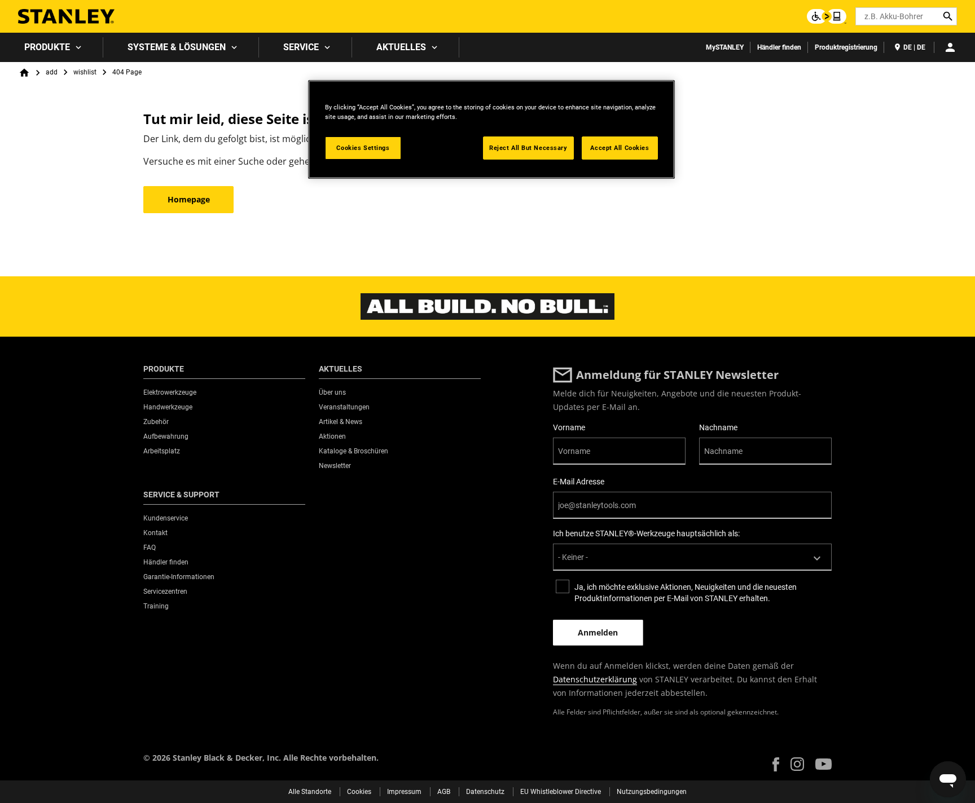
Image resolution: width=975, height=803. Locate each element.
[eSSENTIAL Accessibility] (826, 16)
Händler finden (779, 47)
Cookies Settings (362, 148)
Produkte (47, 47)
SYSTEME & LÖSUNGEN (177, 47)
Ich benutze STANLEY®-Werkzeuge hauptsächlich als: (646, 533)
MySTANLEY (725, 47)
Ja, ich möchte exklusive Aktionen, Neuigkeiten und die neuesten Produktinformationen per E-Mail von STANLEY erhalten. (685, 593)
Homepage (189, 199)
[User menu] (950, 47)
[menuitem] (51, 47)
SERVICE (301, 47)
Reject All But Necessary (528, 148)
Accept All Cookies (619, 148)
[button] (775, 764)
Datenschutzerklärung (595, 679)
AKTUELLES (401, 47)
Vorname (569, 427)
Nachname (718, 427)
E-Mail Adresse (578, 481)
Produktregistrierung (846, 47)
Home (24, 72)
